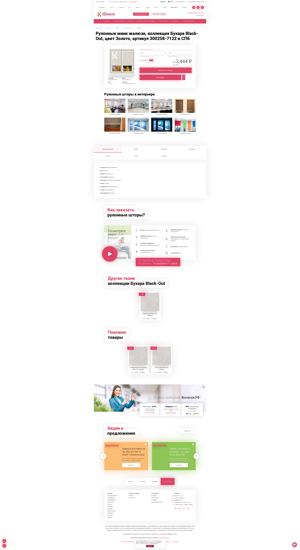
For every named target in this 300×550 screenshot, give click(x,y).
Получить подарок (171, 412)
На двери (154, 500)
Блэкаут (131, 495)
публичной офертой (164, 537)
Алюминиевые (111, 500)
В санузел (154, 495)
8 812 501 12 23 (196, 13)
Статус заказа (133, 1)
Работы (138, 7)
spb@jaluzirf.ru (181, 1)
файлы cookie (151, 540)
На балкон (110, 513)
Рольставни (142, 481)
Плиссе (109, 504)
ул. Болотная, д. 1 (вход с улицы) (119, 1)
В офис (109, 517)
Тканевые (110, 506)
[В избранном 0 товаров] (198, 7)
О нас (111, 7)
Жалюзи (131, 481)
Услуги (156, 7)
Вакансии (121, 7)
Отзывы (147, 7)
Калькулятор (174, 7)
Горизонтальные (112, 495)
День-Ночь (132, 497)
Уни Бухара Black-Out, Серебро (161, 368)
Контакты (184, 7)
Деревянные (111, 497)
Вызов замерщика (141, 14)
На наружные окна (156, 502)
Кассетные (110, 502)
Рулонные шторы (134, 493)
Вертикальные (111, 511)
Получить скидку (159, 14)
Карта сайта (175, 541)
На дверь (110, 508)
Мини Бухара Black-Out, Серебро (150, 314)
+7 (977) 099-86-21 (200, 15)
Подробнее (131, 465)
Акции (165, 7)
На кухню (110, 515)
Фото (130, 7)
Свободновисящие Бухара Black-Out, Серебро (138, 368)
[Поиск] (193, 7)
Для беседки (155, 497)
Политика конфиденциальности (130, 541)
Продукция (101, 7)
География (155, 481)
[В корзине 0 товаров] (202, 7)
